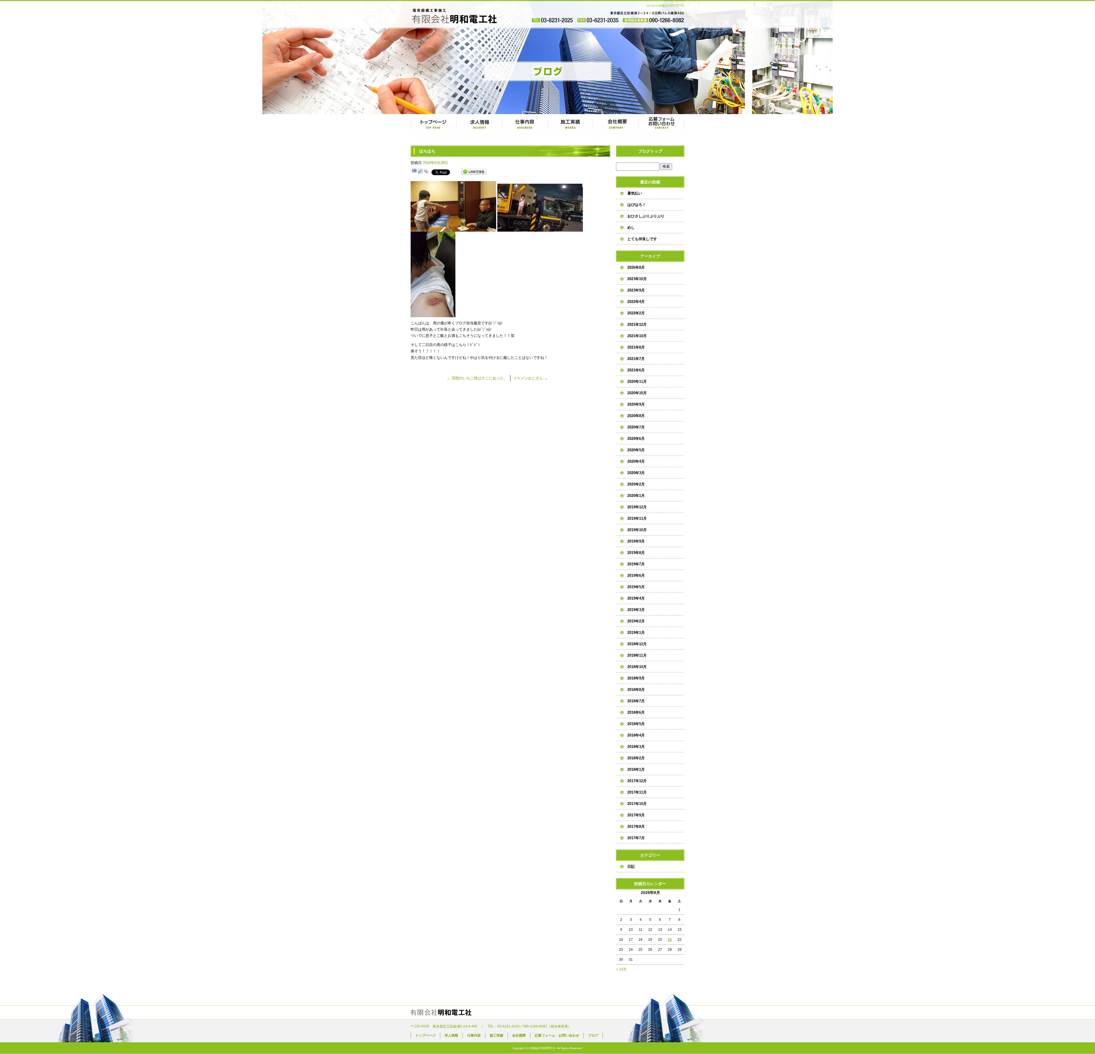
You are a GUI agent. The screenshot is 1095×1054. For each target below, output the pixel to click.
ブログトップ (650, 151)
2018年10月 (637, 667)
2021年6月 (636, 370)
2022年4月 (636, 302)
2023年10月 (637, 279)
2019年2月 (636, 621)
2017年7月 (636, 838)
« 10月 (621, 969)
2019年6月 (636, 575)
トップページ (433, 124)
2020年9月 (636, 404)
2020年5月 (636, 450)
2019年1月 (636, 632)
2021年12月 (637, 324)
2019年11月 (637, 518)
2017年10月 (637, 804)
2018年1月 (636, 769)
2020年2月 (636, 484)
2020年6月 (636, 438)
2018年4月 (636, 735)
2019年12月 (637, 507)
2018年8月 (636, 689)
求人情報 (479, 124)
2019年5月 (636, 587)
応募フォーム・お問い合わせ (661, 124)
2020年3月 (636, 473)
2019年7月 (636, 564)
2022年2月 (636, 313)
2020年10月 (637, 393)
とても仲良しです (642, 239)
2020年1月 (636, 495)
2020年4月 (636, 461)
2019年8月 (636, 553)
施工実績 (570, 124)
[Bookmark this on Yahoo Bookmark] (426, 172)
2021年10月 (637, 336)
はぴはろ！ (636, 205)
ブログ (593, 1035)
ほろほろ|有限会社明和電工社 (665, 5)
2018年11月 (637, 655)
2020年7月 (636, 427)
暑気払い (634, 193)
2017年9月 (636, 815)
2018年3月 (636, 747)
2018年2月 (636, 758)
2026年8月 (636, 267)
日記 (631, 866)
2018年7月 (636, 701)
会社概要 (616, 124)
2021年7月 (636, 359)
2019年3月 (636, 610)
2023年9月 (636, 290)
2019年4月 (636, 598)
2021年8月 (636, 347)
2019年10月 (637, 530)
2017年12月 (637, 781)
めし (631, 227)
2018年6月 (636, 712)
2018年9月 (636, 678)
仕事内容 (525, 124)
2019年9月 (636, 541)
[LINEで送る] (473, 172)
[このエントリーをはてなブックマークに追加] (414, 172)
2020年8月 (636, 416)
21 (670, 940)
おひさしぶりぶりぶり (645, 216)
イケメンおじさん (530, 378)
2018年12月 (637, 644)
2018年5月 (636, 724)
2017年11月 (637, 792)
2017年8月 (636, 826)
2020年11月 (637, 381)
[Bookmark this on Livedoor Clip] (420, 172)
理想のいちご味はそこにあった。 (477, 378)
